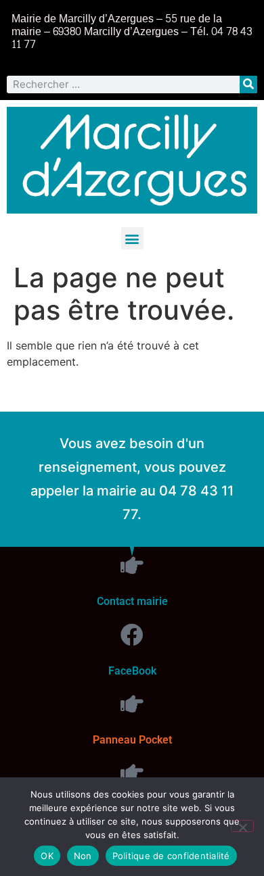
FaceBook (132, 670)
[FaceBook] (132, 634)
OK (47, 855)
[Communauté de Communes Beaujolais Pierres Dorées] (132, 772)
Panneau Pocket (132, 739)
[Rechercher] (248, 84)
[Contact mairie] (132, 565)
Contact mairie (132, 601)
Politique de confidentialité (171, 855)
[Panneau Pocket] (132, 703)
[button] (132, 238)
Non (83, 855)
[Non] (242, 826)
